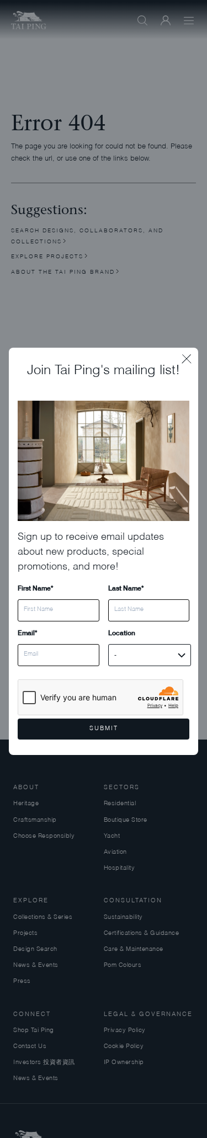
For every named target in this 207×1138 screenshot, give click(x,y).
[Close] (190, 356)
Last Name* (126, 588)
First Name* (35, 588)
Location (121, 633)
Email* (27, 633)
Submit (103, 729)
